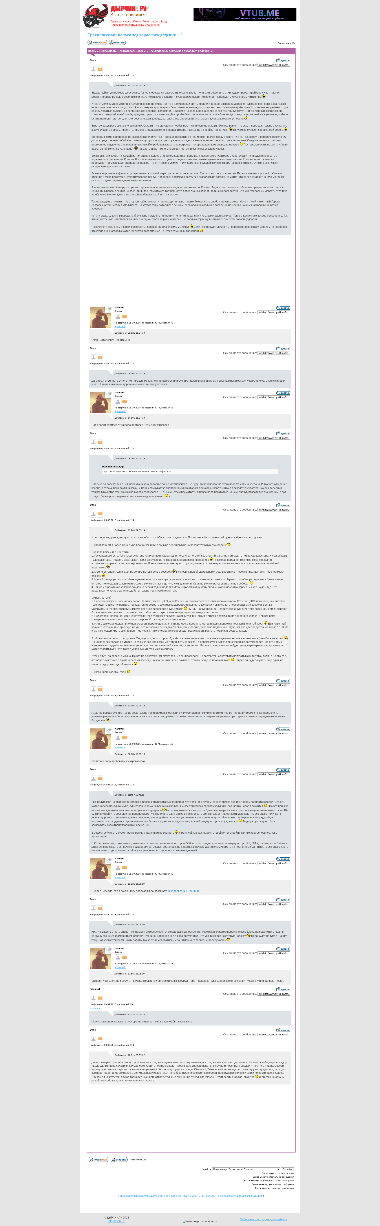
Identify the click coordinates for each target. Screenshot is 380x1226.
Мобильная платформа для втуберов (263, 1219)
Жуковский (120, 326)
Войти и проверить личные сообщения (135, 25)
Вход (164, 21)
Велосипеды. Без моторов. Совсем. (122, 51)
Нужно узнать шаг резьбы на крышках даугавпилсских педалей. (223, 1195)
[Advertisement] (190, 270)
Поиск (137, 21)
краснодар (95, 1008)
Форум (127, 21)
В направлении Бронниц (183, 891)
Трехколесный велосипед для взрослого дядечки (150, 1195)
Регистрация (151, 21)
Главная (116, 21)
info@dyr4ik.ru (116, 1221)
